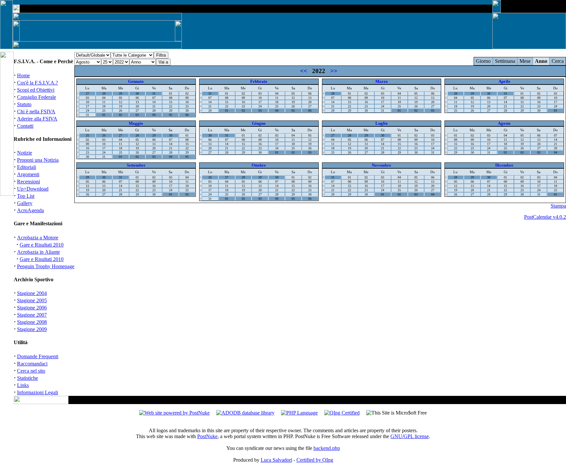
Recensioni (28, 181)
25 (103, 110)
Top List (25, 196)
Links (23, 385)
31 (154, 93)
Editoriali (26, 167)
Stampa (558, 206)
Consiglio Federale (36, 97)
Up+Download (32, 189)
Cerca (558, 61)
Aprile (504, 81)
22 (170, 106)
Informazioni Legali (37, 392)
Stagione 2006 (32, 307)
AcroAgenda (30, 210)
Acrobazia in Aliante (38, 252)
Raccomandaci (32, 363)
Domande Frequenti (37, 356)
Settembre (136, 165)
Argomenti (28, 174)
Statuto (24, 104)
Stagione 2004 (32, 293)
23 (187, 106)
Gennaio (136, 81)
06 (137, 98)
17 (87, 106)
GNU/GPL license (409, 436)
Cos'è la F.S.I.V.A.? (37, 82)
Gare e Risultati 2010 (42, 245)
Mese (525, 61)
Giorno (483, 61)
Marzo (381, 81)
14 (154, 102)
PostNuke (207, 436)
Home (23, 75)
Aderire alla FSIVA (37, 118)
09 (187, 98)
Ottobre (259, 165)
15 (170, 102)
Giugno (259, 123)
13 (137, 102)
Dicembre (504, 165)
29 (120, 93)
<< (303, 70)
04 (103, 98)
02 (187, 93)
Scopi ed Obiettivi (35, 90)
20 (137, 106)
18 (103, 106)
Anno (541, 61)
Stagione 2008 (32, 322)
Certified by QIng (314, 460)
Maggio (136, 123)
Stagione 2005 (32, 300)
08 (170, 98)
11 (103, 102)
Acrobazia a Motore (37, 237)
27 (87, 93)
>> (333, 70)
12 (120, 102)
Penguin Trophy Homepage (45, 266)
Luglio (381, 123)
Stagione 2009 (32, 329)
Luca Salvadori (276, 460)
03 (87, 98)
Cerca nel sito (31, 371)
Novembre (381, 165)
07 (154, 98)
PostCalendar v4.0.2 (545, 217)
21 (154, 106)
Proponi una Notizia (38, 160)
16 (187, 102)
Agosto (504, 123)
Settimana (505, 61)
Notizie (24, 153)
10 (87, 102)
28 (103, 93)
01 (170, 93)
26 (120, 110)
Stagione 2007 (32, 315)
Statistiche (27, 378)
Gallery (24, 203)
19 (120, 106)
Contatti (25, 126)
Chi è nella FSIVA (36, 111)
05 (120, 98)
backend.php (326, 448)
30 (137, 93)
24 (87, 110)
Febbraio (258, 81)
